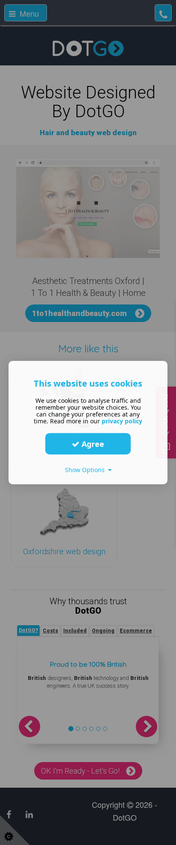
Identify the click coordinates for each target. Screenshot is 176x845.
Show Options (86, 470)
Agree (91, 443)
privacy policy (122, 421)
